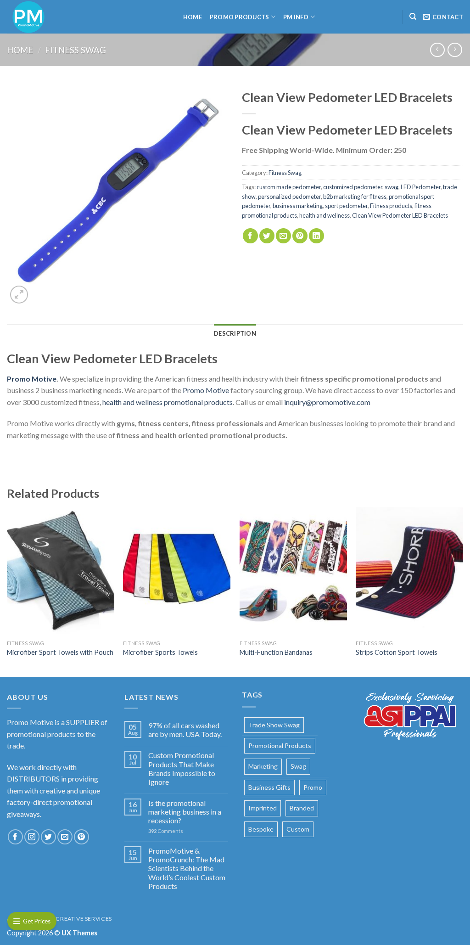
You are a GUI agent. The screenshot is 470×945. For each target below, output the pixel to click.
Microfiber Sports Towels (160, 652)
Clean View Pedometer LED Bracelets (400, 215)
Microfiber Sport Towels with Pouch (60, 652)
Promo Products (239, 17)
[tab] (235, 333)
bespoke (261, 829)
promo (312, 787)
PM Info (296, 17)
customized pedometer (352, 187)
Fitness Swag (75, 50)
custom (297, 829)
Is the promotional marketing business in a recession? (184, 812)
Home (192, 17)
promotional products (279, 745)
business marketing (298, 205)
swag (391, 187)
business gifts (269, 787)
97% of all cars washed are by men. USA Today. (185, 729)
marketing (263, 766)
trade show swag (274, 725)
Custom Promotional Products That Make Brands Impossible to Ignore (181, 768)
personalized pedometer (289, 196)
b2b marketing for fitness (354, 196)
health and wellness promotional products (167, 402)
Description (235, 333)
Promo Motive (206, 390)
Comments (165, 831)
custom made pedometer (289, 187)
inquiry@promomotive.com (327, 402)
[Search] (412, 16)
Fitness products (391, 205)
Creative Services (84, 918)
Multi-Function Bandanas (276, 652)
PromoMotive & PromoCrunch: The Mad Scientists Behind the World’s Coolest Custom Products (186, 868)
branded (302, 808)
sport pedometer (346, 205)
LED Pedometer (421, 187)
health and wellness (324, 215)
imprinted (262, 808)
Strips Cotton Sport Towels (396, 652)
